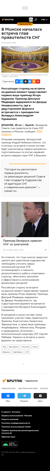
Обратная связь (8, 437)
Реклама (28, 415)
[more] (45, 249)
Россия (44, 388)
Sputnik (6, 75)
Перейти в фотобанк (10, 76)
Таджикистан (8, 388)
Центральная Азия (28, 388)
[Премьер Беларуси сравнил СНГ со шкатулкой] (25, 219)
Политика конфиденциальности (15, 423)
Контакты (16, 412)
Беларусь (6, 352)
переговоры (17, 352)
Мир (4, 347)
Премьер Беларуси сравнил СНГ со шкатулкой (22, 242)
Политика (25, 347)
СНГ (27, 352)
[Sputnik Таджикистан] (8, 20)
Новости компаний (9, 419)
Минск (35, 347)
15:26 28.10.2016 (8, 43)
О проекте (6, 412)
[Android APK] (9, 444)
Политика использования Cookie (16, 426)
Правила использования (12, 415)
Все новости (14, 347)
